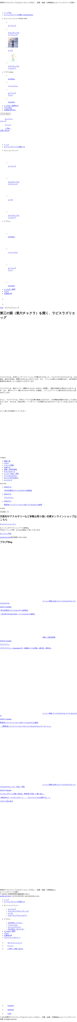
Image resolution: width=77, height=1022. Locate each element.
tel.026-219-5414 (5, 537)
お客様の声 (10, 110)
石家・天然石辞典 (10, 469)
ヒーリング (12, 909)
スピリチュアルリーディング (18, 911)
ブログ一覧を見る (6, 801)
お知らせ (7, 467)
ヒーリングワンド (14, 927)
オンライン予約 (5, 533)
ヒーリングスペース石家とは (18, 15)
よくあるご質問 (11, 106)
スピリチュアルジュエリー (17, 915)
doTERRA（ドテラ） (15, 923)
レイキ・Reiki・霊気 (11, 473)
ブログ (8, 108)
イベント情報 (9, 465)
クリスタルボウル (10, 476)
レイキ (10, 913)
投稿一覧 (7, 461)
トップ (7, 13)
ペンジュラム (13, 925)
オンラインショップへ (8, 524)
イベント (8, 125)
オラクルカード (9, 471)
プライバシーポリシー (12, 937)
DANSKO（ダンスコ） (16, 929)
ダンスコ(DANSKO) (11, 478)
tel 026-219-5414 (5, 896)
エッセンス (8, 480)
